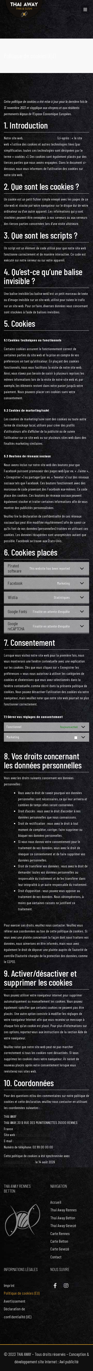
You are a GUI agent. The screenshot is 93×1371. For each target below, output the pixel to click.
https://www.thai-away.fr (40, 138)
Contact (55, 1256)
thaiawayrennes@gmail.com (33, 1141)
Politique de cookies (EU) (22, 1293)
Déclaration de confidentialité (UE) (17, 1312)
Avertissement (14, 1301)
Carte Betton (59, 1241)
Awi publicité (69, 1361)
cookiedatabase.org (17, 1162)
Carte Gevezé (59, 1248)
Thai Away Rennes (63, 1209)
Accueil (55, 1202)
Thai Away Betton (62, 1217)
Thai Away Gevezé (63, 1225)
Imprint (9, 1285)
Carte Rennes (60, 1233)
